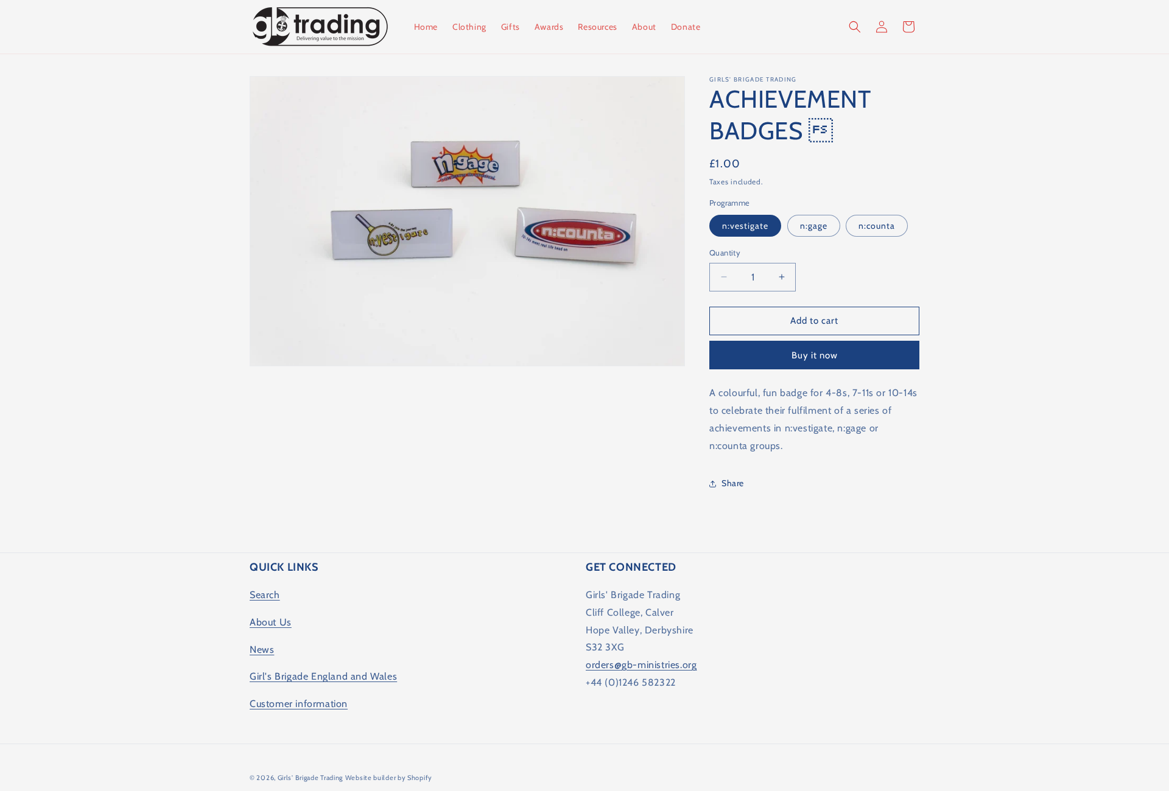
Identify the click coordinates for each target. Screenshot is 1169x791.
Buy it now (815, 355)
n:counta (876, 225)
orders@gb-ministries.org (641, 665)
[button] (854, 26)
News (262, 649)
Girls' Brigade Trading (310, 777)
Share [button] (732, 483)
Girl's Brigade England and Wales (323, 676)
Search (265, 595)
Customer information (299, 703)
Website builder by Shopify (388, 777)
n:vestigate (745, 225)
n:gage (813, 225)
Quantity (724, 252)
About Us (271, 622)
